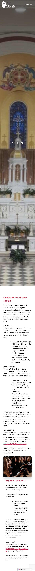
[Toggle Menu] (31, 4)
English (22, 569)
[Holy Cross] (8, 4)
